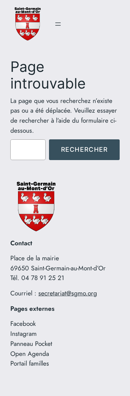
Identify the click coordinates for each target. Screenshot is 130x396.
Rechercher (84, 149)
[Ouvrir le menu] (58, 24)
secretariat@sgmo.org (67, 293)
